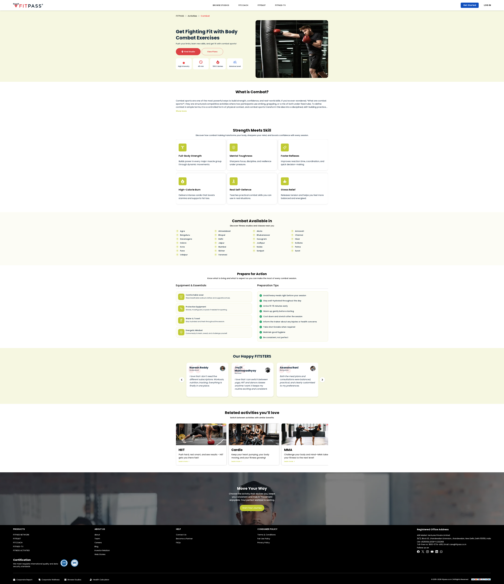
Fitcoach (243, 5)
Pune (182, 250)
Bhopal (221, 235)
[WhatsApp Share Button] (441, 551)
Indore (183, 243)
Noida (259, 247)
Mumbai (222, 247)
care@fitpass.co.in (457, 544)
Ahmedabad (224, 231)
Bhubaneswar (263, 235)
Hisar (297, 239)
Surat (297, 250)
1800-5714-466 (436, 544)
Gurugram (262, 239)
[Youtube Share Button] (432, 551)
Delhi (220, 239)
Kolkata (299, 243)
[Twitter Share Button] (423, 551)
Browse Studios (221, 5)
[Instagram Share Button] (427, 551)
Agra (182, 231)
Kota (182, 247)
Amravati (299, 231)
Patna (298, 247)
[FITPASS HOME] (28, 5)
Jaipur (221, 243)
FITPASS (180, 15)
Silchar (221, 250)
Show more (181, 111)
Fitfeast (262, 5)
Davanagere (186, 239)
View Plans (212, 51)
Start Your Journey (252, 507)
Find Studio (188, 51)
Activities (192, 15)
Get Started (469, 5)
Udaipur (184, 254)
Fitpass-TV (280, 5)
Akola (259, 231)
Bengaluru (185, 235)
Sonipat (260, 250)
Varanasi (222, 254)
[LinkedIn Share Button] (436, 551)
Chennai (299, 235)
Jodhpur (261, 243)
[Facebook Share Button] (418, 551)
